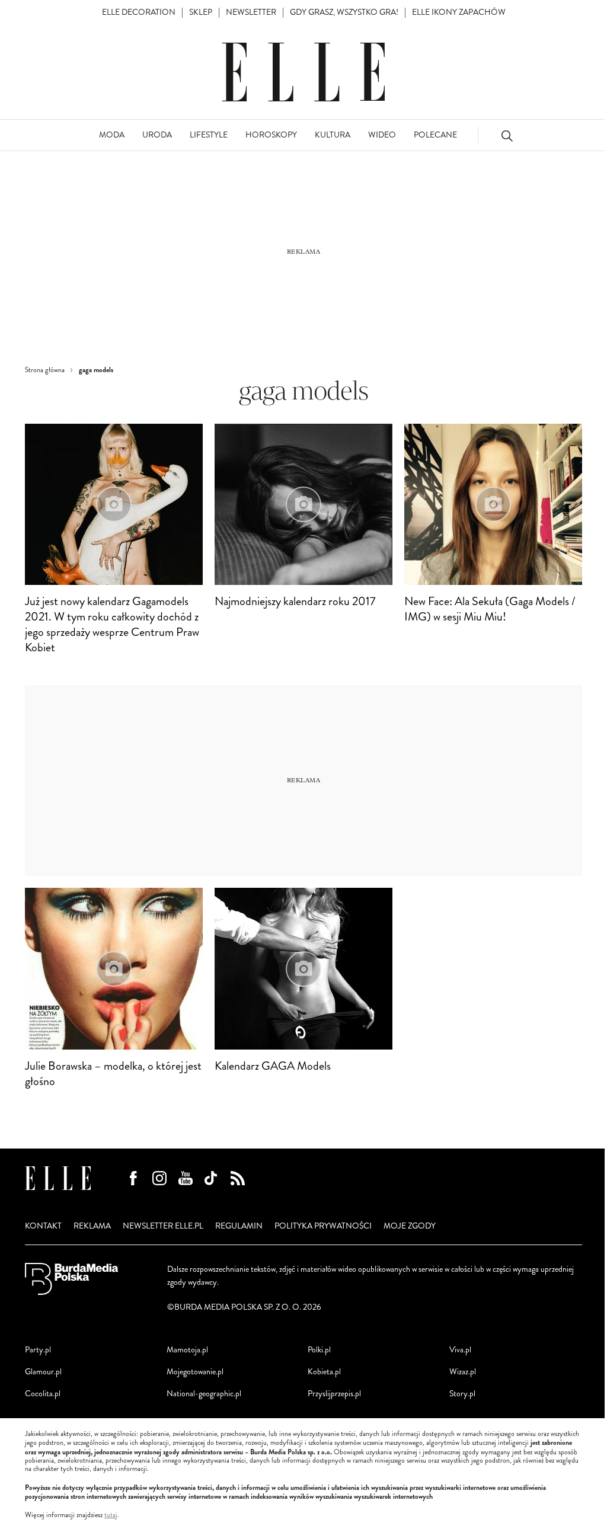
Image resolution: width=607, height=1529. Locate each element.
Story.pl (462, 1393)
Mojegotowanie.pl (195, 1371)
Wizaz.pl (462, 1371)
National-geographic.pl (204, 1393)
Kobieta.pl (324, 1371)
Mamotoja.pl (187, 1349)
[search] (506, 135)
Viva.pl (460, 1349)
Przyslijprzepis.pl (334, 1393)
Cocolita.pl (42, 1393)
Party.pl (38, 1349)
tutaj (110, 1515)
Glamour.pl (43, 1371)
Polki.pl (319, 1349)
